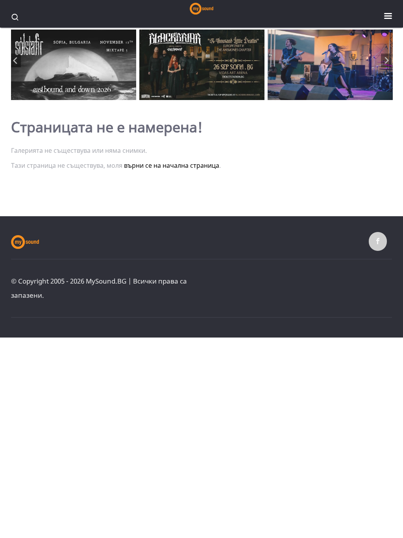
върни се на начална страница (171, 165)
